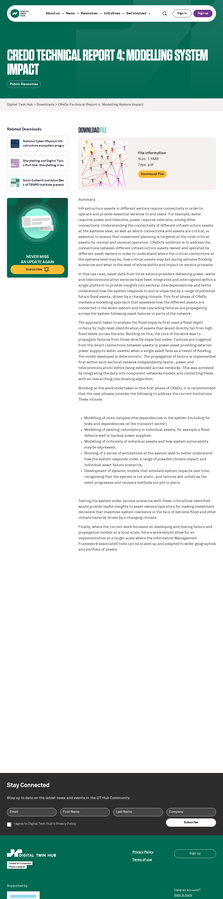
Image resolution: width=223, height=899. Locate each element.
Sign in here (183, 895)
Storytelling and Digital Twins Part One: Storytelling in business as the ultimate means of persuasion (43, 163)
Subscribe (34, 269)
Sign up (203, 13)
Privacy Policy (143, 852)
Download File (152, 174)
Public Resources (24, 84)
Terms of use (142, 860)
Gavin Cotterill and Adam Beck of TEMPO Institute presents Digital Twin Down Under (43, 183)
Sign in (182, 13)
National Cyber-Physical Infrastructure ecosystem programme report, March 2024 (43, 144)
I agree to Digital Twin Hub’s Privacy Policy (45, 824)
